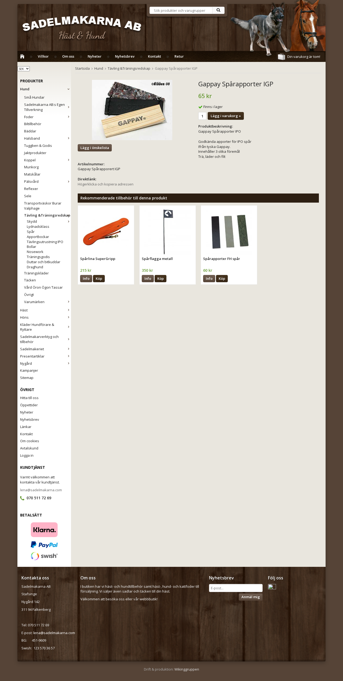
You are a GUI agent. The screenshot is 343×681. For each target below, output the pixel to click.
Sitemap (26, 377)
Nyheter (95, 56)
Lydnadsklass (38, 226)
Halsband (32, 138)
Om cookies (29, 440)
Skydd (32, 221)
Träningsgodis (38, 256)
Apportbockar (38, 236)
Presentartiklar (32, 356)
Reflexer (31, 188)
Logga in (26, 455)
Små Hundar (34, 97)
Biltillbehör (32, 123)
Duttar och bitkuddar (43, 261)
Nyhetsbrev (125, 56)
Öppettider (29, 405)
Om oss (68, 56)
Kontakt (154, 56)
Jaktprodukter (35, 152)
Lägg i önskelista (94, 147)
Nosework (35, 251)
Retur (179, 56)
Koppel (30, 160)
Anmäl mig (250, 596)
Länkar (25, 426)
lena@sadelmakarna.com (41, 490)
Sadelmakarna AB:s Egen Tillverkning (44, 107)
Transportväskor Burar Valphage (42, 206)
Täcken (30, 280)
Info (86, 278)
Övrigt (29, 294)
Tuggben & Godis (38, 145)
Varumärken (34, 301)
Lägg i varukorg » (226, 115)
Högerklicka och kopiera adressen (105, 184)
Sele (27, 195)
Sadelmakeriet (32, 349)
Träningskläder (36, 273)
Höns (24, 317)
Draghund (35, 267)
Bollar (31, 246)
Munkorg (31, 167)
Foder (28, 116)
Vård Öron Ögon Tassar (43, 287)
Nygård (26, 363)
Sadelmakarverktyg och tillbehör (39, 339)
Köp (99, 278)
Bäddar (30, 131)
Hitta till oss (29, 397)
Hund (24, 89)
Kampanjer (29, 370)
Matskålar (32, 174)
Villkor (43, 56)
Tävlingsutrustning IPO (45, 241)
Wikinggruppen (186, 669)
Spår (31, 231)
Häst (24, 310)
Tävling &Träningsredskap (47, 215)
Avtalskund (29, 448)
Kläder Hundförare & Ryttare (37, 327)
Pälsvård (31, 181)
